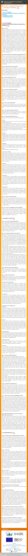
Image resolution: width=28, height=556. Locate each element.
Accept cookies (19, 554)
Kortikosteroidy (4, 293)
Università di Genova (18, 544)
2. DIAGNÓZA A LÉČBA (7, 15)
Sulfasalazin (4, 306)
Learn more (14, 554)
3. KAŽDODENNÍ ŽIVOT (7, 16)
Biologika (3, 319)
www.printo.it (10, 549)
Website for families (19, 549)
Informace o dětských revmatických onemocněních (13, 2)
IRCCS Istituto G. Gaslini (10, 544)
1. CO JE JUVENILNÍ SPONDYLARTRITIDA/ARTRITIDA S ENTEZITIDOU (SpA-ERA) (13, 13)
